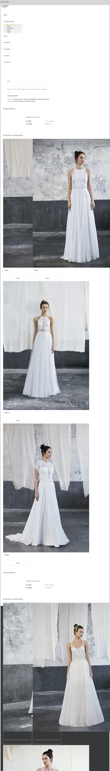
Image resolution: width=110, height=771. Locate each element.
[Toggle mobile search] (2, 67)
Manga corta (27, 99)
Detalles (18, 742)
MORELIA (36, 734)
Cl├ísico (16, 99)
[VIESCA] (47, 203)
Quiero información (12, 95)
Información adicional (9, 108)
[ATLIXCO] (17, 345)
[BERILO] (17, 203)
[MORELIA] (47, 667)
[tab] (13, 108)
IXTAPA (6, 734)
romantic (28, 101)
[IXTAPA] (17, 667)
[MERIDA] (17, 488)
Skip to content (5, 1)
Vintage (47, 99)
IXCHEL (21, 99)
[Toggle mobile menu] (1, 67)
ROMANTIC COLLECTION (38, 99)
